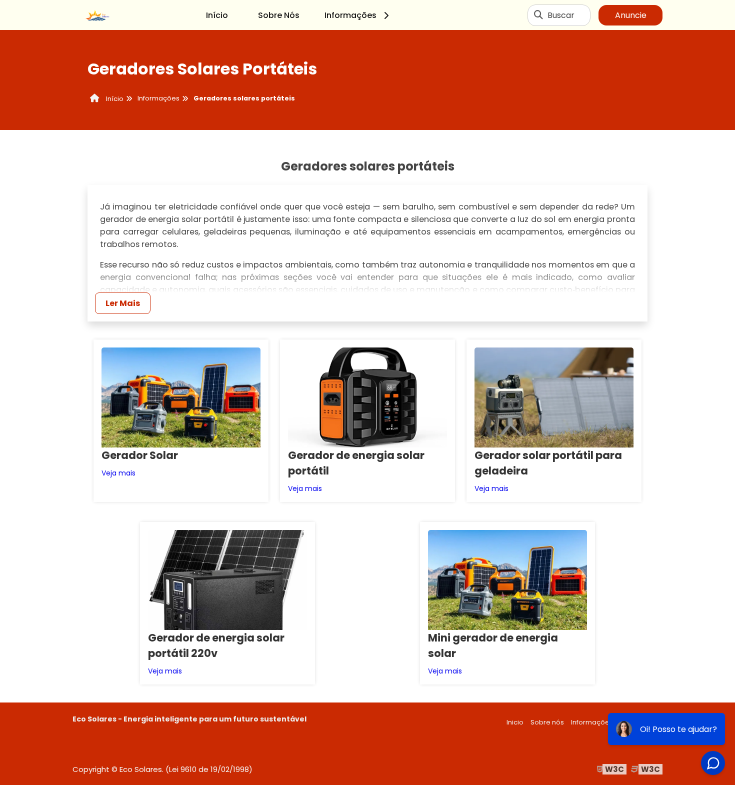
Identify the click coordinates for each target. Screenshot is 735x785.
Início (217, 15)
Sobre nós (547, 722)
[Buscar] (538, 15)
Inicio (515, 722)
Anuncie (630, 15)
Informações (350, 15)
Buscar (561, 15)
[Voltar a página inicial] (97, 15)
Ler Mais (123, 303)
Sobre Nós (279, 15)
